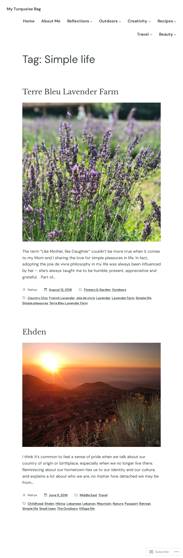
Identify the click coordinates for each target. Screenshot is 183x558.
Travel (103, 495)
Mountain (104, 504)
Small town (47, 508)
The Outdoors (67, 508)
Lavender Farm (123, 298)
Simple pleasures (35, 303)
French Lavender (62, 298)
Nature (118, 504)
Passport (131, 504)
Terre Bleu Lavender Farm (70, 92)
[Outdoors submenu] (120, 21)
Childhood (35, 504)
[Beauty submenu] (175, 34)
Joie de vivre (85, 298)
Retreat (145, 504)
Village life (87, 508)
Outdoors (119, 290)
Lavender (103, 298)
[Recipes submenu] (175, 21)
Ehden (34, 332)
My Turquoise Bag (24, 9)
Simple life (143, 298)
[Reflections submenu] (91, 21)
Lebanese (74, 504)
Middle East (88, 495)
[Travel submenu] (151, 34)
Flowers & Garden (97, 290)
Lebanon (89, 504)
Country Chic (38, 298)
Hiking (60, 504)
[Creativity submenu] (149, 21)
